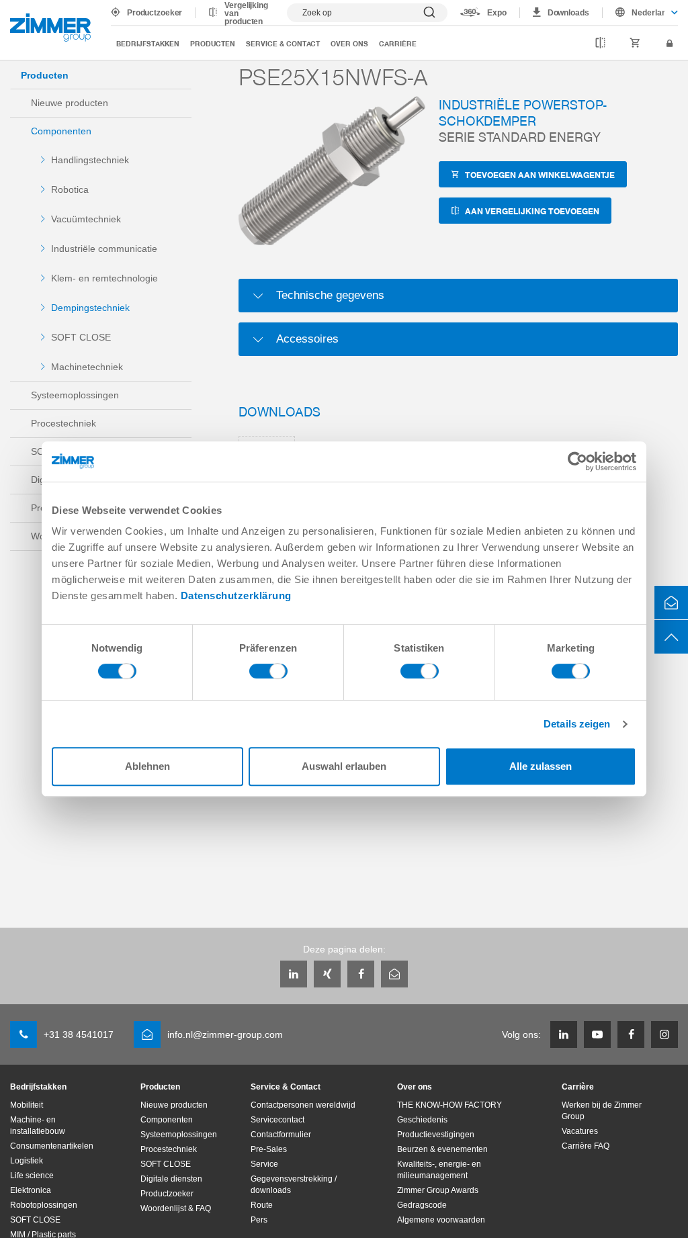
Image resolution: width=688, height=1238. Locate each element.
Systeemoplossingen (75, 395)
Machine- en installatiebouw (37, 1125)
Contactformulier (281, 1134)
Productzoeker (154, 12)
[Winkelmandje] (635, 44)
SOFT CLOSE (81, 337)
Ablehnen (147, 766)
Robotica (70, 189)
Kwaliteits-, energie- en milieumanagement (439, 1169)
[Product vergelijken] (600, 44)
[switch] (268, 674)
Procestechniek (63, 423)
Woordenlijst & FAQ (175, 1208)
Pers (259, 1220)
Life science (32, 1175)
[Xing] (327, 974)
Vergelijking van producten (246, 13)
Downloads (568, 12)
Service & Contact (283, 43)
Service (264, 1164)
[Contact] (671, 602)
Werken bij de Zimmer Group (602, 1110)
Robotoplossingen (43, 1205)
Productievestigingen (435, 1134)
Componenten (61, 131)
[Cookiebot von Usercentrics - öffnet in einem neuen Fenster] (577, 461)
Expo (497, 12)
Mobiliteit (26, 1105)
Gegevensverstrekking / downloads (294, 1184)
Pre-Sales (269, 1149)
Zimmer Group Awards (437, 1190)
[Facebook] (360, 974)
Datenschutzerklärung (236, 595)
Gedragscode (422, 1205)
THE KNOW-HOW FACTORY (449, 1105)
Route (262, 1205)
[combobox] (640, 13)
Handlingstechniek (90, 159)
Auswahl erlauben (344, 766)
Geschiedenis (422, 1119)
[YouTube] (597, 1034)
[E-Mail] (394, 974)
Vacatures (580, 1131)
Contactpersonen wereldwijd (303, 1105)
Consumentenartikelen (51, 1146)
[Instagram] (664, 1034)
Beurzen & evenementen (442, 1149)
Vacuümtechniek (86, 219)
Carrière (398, 43)
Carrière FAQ (585, 1146)
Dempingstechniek (90, 307)
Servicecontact (277, 1119)
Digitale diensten (171, 1179)
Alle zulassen (540, 766)
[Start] (50, 27)
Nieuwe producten (69, 102)
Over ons (349, 43)
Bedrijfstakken (147, 43)
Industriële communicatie (104, 248)
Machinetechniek (87, 366)
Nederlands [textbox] (648, 12)
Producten (212, 43)
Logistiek (26, 1160)
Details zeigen (577, 723)
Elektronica (30, 1190)
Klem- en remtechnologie (104, 278)
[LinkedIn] (293, 974)
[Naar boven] (671, 637)
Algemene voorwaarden (441, 1220)
